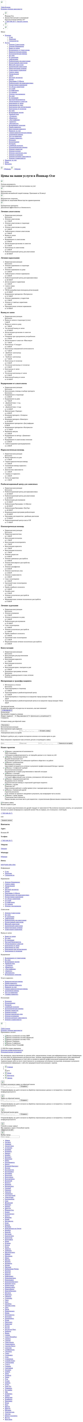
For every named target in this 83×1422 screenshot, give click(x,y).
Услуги (7, 43)
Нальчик (8, 1271)
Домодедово (9, 1197)
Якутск (7, 1417)
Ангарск (8, 1142)
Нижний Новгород (11, 1282)
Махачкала (8, 1256)
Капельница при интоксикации (20, 107)
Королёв (8, 1232)
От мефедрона (14, 90)
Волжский (8, 1181)
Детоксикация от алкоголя (18, 101)
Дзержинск (9, 1193)
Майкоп (7, 1254)
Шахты (7, 1406)
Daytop (11, 79)
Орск (6, 1307)
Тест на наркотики (15, 136)
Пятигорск (8, 1322)
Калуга (7, 1215)
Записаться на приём (65, 743)
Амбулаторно (13, 59)
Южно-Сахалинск (11, 1416)
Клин (7, 1223)
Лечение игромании (16, 155)
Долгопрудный (10, 1195)
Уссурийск (8, 1390)
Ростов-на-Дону (10, 1329)
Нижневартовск (10, 1278)
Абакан (7, 1140)
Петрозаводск (9, 1315)
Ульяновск (8, 1388)
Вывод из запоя (14, 48)
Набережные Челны (12, 1269)
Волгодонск (9, 1177)
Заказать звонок (22, 21)
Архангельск (9, 1146)
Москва (7, 1260)
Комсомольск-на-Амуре (13, 1228)
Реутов (7, 1326)
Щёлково (8, 1410)
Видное (7, 1168)
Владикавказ (9, 1171)
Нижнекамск (9, 1280)
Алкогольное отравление (17, 70)
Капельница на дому (16, 105)
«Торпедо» (12, 121)
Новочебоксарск (10, 1291)
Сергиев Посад (10, 1346)
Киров (7, 1219)
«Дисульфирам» (14, 120)
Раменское (8, 1324)
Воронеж (8, 1184)
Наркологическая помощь (18, 52)
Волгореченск (10, 1179)
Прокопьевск (9, 1318)
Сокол (7, 1353)
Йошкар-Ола (9, 1210)
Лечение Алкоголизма (16, 44)
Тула (6, 1379)
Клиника (8, 35)
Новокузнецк (9, 1285)
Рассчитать (5, 725)
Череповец (8, 1401)
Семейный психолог (16, 145)
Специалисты (13, 41)
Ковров (7, 1225)
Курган (7, 1245)
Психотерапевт (14, 142)
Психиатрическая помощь (18, 54)
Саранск (8, 1338)
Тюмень (7, 1383)
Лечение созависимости (17, 158)
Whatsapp (7, 169)
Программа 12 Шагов (16, 81)
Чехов (7, 1403)
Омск (7, 1300)
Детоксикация (14, 74)
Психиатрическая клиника (18, 147)
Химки (7, 1395)
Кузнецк (8, 1243)
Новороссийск (10, 1287)
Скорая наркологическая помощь (20, 133)
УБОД (11, 76)
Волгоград (8, 1175)
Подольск (8, 1316)
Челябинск (8, 1399)
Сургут (7, 1364)
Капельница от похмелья (17, 109)
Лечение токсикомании (17, 94)
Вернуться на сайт (7, 1130)
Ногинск (8, 1293)
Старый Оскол (10, 1361)
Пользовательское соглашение (11, 1052)
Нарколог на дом (15, 131)
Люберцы (8, 1250)
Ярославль (8, 1419)
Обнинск (8, 1296)
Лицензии (12, 39)
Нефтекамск (9, 1276)
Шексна (7, 1408)
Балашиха (8, 1151)
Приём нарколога (15, 127)
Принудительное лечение (18, 68)
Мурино (8, 1261)
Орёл (6, 1302)
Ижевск (7, 1206)
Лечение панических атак (18, 153)
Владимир (8, 1173)
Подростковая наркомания (18, 85)
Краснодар (8, 1238)
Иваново (8, 1204)
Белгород (8, 1157)
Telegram (17, 169)
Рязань (7, 1333)
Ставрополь (9, 1359)
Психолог (12, 144)
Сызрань (8, 1366)
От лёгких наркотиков (16, 87)
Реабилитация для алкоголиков (19, 61)
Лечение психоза (15, 151)
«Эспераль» (13, 116)
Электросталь (9, 1412)
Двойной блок (14, 114)
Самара (7, 1335)
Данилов (8, 1192)
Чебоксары (8, 1397)
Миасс (7, 1258)
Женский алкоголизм (16, 65)
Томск (7, 1377)
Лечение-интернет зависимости (20, 156)
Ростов (7, 1327)
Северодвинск (10, 1344)
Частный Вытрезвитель (17, 99)
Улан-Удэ (8, 1386)
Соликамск (9, 1355)
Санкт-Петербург (11, 1337)
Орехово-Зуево (10, 1305)
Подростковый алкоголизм (18, 63)
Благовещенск (10, 1162)
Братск (7, 1164)
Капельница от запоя (16, 103)
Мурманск (8, 1263)
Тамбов (7, 1372)
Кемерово (8, 1217)
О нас (11, 37)
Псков (7, 1320)
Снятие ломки (14, 72)
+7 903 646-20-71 (10, 21)
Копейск (8, 1230)
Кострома (8, 1234)
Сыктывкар (9, 1368)
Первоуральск (9, 1311)
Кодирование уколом (16, 112)
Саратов (8, 1340)
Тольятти (8, 1375)
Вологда (8, 1182)
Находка (8, 1272)
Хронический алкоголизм (18, 66)
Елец (6, 1201)
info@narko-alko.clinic (8, 864)
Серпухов (8, 1348)
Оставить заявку (45, 731)
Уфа (6, 1392)
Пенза (7, 1309)
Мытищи (8, 1267)
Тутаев (7, 1381)
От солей (12, 88)
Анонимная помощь (16, 134)
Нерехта (8, 1274)
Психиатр (12, 140)
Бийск (7, 1160)
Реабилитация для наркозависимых (21, 83)
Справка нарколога (15, 138)
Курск (7, 1247)
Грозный (8, 1188)
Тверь (7, 1373)
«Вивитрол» (13, 118)
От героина (13, 92)
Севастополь (9, 1342)
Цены (7, 162)
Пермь (7, 1313)
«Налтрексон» (14, 123)
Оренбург (8, 1304)
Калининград (9, 1214)
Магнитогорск (10, 1252)
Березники (8, 1159)
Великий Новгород (11, 1166)
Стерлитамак (9, 1362)
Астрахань (8, 1148)
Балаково (8, 1149)
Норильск (8, 1294)
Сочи (7, 1357)
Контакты (8, 164)
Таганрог (8, 1370)
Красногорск (9, 1236)
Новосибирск (9, 1289)
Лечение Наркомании (16, 46)
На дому (12, 55)
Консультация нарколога (17, 129)
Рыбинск (8, 1331)
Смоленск (8, 1351)
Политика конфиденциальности (12, 1050)
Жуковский (9, 1203)
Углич (7, 1384)
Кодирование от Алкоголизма (19, 50)
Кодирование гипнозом (17, 125)
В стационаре (13, 57)
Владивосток (9, 1170)
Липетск (8, 1249)
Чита (6, 1405)
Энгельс (8, 1414)
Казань (7, 1212)
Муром (7, 1265)
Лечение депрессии (15, 149)
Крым (7, 1241)
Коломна (8, 1227)
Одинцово (8, 1298)
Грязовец (8, 1190)
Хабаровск (8, 1394)
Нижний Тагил (10, 1283)
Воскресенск (9, 1186)
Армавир (8, 1144)
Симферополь (9, 1350)
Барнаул (7, 1153)
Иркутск (8, 1208)
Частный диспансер (16, 77)
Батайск (7, 1155)
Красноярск (9, 1239)
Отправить (24, 1086)
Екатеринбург (9, 1199)
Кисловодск (9, 1221)
